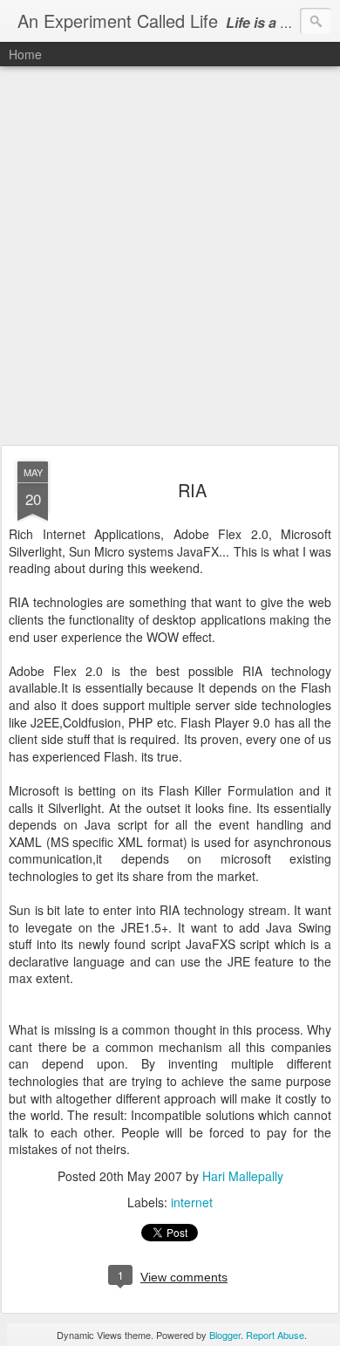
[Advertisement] (170, 256)
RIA (192, 489)
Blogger (225, 1335)
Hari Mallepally (242, 1176)
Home (25, 54)
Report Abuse (275, 1335)
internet (192, 1202)
